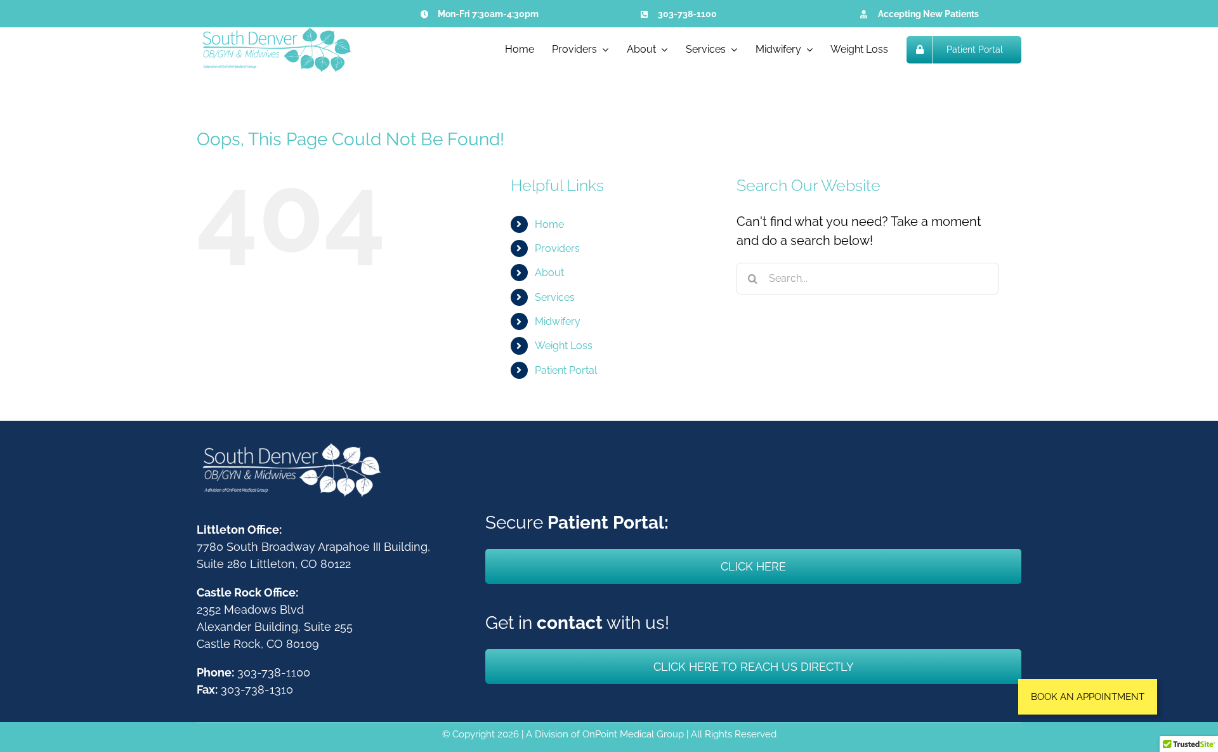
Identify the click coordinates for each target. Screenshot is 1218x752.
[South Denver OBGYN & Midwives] (276, 33)
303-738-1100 (687, 14)
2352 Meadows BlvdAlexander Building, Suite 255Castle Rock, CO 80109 (275, 626)
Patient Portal (566, 370)
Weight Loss (564, 346)
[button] (1087, 697)
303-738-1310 (257, 689)
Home (549, 224)
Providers (557, 248)
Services (555, 297)
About (549, 273)
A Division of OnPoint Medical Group (605, 734)
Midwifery (557, 321)
